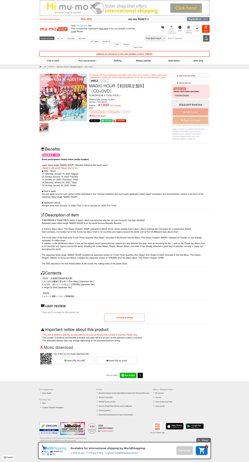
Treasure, (126, 44)
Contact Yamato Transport (53, 407)
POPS (51, 66)
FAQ (44, 403)
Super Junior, (138, 47)
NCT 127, (60, 38)
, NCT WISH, (94, 41)
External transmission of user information (116, 414)
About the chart (98, 115)
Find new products (87, 60)
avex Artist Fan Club (163, 401)
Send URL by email (118, 360)
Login (73, 31)
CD (45, 66)
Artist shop (198, 60)
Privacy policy (104, 410)
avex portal (160, 406)
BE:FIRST (82, 38)
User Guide (46, 393)
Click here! (104, 28)
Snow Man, (71, 38)
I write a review (125, 317)
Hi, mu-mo (159, 393)
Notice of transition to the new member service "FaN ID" (125, 53)
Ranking (117, 60)
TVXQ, (117, 44)
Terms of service (106, 397)
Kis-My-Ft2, (107, 41)
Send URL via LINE (76, 360)
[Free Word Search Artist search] (155, 38)
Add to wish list (185, 83)
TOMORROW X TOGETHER (104, 95)
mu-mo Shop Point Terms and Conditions (115, 406)
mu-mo (158, 397)
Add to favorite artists (187, 75)
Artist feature (174, 60)
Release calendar (143, 60)
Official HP (55, 167)
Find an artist (53, 60)
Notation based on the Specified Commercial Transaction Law (124, 393)
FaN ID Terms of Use (107, 401)
